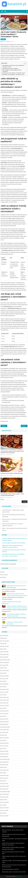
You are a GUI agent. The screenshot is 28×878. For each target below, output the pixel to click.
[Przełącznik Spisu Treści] (24, 63)
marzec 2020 (5, 810)
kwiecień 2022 (5, 743)
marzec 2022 (5, 745)
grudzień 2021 (5, 754)
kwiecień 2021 (5, 775)
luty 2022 (4, 748)
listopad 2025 (5, 657)
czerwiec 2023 (5, 705)
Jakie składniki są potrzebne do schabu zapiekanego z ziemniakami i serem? (13, 66)
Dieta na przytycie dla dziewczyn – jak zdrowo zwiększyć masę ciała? (12, 524)
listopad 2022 (5, 724)
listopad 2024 (5, 684)
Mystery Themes (18, 876)
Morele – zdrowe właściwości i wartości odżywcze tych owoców (14, 529)
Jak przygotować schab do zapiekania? (10, 68)
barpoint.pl (11, 41)
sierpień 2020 (5, 797)
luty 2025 (4, 681)
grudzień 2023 (5, 697)
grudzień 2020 (5, 786)
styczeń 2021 (5, 783)
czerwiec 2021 (5, 770)
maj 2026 (4, 643)
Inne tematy (5, 574)
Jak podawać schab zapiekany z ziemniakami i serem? (13, 74)
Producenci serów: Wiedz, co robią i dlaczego (12, 473)
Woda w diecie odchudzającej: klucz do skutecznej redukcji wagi (13, 515)
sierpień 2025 (5, 665)
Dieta (3, 572)
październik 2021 (6, 759)
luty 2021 (4, 780)
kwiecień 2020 (5, 807)
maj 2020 (4, 805)
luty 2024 (4, 694)
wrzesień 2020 (5, 794)
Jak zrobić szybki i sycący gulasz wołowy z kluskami (13, 542)
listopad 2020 (5, 789)
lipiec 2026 (4, 638)
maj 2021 (4, 772)
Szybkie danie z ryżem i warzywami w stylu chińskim (14, 871)
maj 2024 (4, 686)
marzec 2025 (5, 678)
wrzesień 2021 (5, 762)
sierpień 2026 (5, 635)
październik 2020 (6, 791)
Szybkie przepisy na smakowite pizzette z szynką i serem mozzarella (4, 426)
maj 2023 (4, 708)
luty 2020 (4, 813)
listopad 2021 (5, 756)
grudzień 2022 (5, 721)
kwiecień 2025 (5, 676)
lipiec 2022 (4, 735)
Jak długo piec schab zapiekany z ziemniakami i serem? (13, 72)
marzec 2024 (5, 692)
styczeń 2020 (5, 815)
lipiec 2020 (4, 799)
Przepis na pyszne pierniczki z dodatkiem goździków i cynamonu (24, 426)
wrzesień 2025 (5, 662)
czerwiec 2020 (5, 802)
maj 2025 (4, 673)
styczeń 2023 (5, 719)
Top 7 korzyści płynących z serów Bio (10, 869)
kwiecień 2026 (5, 646)
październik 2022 (6, 727)
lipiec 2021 (4, 767)
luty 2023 (4, 716)
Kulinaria (3, 39)
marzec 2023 (5, 713)
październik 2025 (6, 659)
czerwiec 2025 (5, 670)
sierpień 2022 (5, 732)
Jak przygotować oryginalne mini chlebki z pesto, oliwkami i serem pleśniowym (12, 452)
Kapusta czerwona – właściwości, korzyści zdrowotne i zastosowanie (14, 520)
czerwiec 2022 (5, 737)
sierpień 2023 (5, 702)
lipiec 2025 (4, 667)
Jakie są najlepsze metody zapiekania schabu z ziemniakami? (12, 70)
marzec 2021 (5, 778)
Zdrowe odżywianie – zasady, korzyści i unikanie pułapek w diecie (13, 510)
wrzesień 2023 (5, 700)
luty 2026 (4, 649)
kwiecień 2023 (5, 710)
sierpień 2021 (5, 764)
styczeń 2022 (5, 751)
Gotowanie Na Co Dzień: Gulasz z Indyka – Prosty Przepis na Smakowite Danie (12, 494)
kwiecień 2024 (5, 689)
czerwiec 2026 (5, 641)
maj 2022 (4, 740)
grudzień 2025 (5, 654)
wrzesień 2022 (5, 729)
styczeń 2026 (5, 651)
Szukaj (2, 499)
